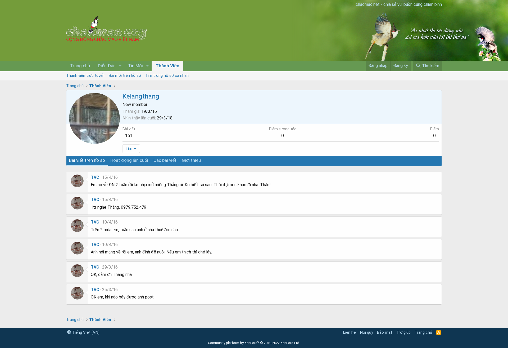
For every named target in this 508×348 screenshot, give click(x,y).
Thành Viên (167, 65)
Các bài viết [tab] (164, 160)
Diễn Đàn (107, 65)
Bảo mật (384, 332)
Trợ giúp (403, 332)
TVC (95, 177)
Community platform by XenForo (254, 343)
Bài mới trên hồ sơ (125, 75)
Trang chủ (80, 65)
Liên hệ (349, 332)
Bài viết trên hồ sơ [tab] (87, 160)
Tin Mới (135, 65)
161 (129, 135)
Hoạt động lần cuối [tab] (129, 160)
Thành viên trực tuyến (85, 75)
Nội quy (366, 332)
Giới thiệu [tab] (191, 160)
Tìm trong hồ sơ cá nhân (167, 75)
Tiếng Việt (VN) (85, 332)
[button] (120, 66)
